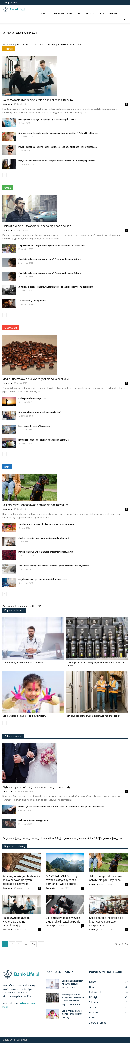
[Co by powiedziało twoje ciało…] (9, 401)
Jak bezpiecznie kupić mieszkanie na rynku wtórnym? (43, 538)
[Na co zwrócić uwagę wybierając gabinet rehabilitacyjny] (65, 76)
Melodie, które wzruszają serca (33, 820)
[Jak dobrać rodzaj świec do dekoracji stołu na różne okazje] (9, 527)
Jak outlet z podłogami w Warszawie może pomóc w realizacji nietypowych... (54, 566)
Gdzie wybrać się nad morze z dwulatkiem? (24, 716)
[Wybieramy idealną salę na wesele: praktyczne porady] (65, 763)
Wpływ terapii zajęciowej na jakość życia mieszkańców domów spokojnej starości (56, 161)
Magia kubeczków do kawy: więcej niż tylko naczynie (35, 379)
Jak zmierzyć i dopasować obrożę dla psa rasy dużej (35, 505)
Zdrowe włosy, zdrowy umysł (31, 300)
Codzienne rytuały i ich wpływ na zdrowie (23, 662)
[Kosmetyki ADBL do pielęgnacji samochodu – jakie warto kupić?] (97, 638)
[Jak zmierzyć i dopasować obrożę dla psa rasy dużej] (65, 487)
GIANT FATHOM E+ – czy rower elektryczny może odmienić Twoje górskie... (62, 880)
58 (33, 944)
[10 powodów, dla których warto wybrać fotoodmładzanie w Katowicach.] (9, 248)
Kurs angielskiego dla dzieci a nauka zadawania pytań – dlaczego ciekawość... (21, 880)
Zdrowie (113, 13)
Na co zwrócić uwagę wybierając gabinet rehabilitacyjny (37, 100)
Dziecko (79, 13)
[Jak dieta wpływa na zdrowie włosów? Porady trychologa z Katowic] (9, 262)
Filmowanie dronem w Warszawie (34, 426)
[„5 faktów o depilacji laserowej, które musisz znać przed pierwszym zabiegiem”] (9, 290)
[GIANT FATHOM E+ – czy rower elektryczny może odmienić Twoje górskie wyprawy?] (65, 862)
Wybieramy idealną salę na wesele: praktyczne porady (36, 787)
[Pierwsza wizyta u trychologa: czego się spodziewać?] (65, 208)
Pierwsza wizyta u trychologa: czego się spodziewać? (36, 226)
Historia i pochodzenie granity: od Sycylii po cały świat (43, 440)
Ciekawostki (57, 13)
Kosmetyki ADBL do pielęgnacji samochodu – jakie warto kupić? (73, 997)
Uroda (102, 13)
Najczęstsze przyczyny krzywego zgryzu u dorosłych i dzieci (47, 119)
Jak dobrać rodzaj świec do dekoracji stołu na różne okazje (46, 524)
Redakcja (7, 104)
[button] (124, 18)
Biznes (44, 13)
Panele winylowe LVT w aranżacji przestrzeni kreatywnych (45, 552)
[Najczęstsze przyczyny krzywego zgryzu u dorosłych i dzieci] (9, 122)
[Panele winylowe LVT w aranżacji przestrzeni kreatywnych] (9, 555)
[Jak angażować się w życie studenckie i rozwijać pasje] (65, 904)
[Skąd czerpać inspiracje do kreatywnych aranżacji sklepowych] (108, 904)
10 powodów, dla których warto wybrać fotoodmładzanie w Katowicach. (51, 245)
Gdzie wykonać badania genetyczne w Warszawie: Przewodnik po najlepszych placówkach (61, 806)
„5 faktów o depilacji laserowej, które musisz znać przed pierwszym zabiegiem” (56, 287)
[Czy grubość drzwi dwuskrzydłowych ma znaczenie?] (97, 692)
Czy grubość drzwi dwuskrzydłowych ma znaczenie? (93, 716)
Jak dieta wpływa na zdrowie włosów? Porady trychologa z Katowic (49, 259)
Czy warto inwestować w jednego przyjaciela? (39, 412)
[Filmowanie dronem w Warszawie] (9, 429)
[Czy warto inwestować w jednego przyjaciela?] (9, 415)
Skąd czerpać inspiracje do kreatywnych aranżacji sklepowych (106, 921)
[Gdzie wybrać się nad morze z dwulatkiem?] (33, 692)
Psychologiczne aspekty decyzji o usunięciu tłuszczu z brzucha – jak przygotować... (58, 147)
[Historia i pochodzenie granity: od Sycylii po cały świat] (9, 443)
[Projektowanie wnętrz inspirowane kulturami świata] (9, 582)
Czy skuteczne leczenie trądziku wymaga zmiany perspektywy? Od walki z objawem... (58, 133)
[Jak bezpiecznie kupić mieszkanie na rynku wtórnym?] (9, 541)
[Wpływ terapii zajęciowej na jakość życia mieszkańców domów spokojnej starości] (9, 164)
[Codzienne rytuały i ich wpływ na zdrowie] (33, 638)
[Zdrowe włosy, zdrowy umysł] (9, 303)
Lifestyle (91, 13)
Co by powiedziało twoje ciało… (33, 398)
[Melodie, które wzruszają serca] (9, 823)
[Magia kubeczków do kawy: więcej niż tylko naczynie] (65, 355)
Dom (69, 13)
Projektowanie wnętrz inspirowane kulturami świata (42, 579)
